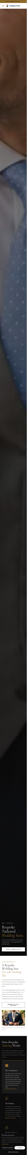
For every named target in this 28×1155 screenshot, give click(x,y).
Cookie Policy (5, 1144)
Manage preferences (13, 1151)
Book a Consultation (12, 1)
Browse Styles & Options (13, 1005)
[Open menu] (3, 5)
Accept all (19, 1147)
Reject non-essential (8, 1147)
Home (3, 923)
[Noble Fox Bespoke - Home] (13, 5)
